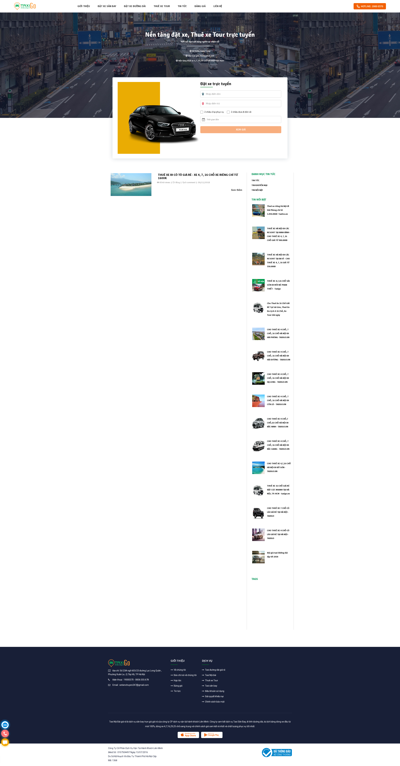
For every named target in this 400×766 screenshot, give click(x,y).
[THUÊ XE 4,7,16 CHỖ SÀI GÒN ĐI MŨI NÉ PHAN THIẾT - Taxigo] (258, 285)
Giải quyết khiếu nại (214, 696)
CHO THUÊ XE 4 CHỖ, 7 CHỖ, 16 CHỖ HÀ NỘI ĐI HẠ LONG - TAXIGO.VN (278, 378)
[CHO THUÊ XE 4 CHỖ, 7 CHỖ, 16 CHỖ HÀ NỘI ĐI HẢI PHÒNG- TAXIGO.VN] (258, 333)
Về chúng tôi (179, 670)
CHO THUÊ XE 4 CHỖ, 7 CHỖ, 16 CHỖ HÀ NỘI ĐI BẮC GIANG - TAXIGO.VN (278, 445)
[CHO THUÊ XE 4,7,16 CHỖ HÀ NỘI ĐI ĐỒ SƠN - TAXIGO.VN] (258, 467)
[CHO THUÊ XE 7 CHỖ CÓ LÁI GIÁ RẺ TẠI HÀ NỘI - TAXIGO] (258, 512)
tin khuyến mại (259, 185)
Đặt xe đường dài (135, 6)
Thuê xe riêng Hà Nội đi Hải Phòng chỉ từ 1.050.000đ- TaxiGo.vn (278, 210)
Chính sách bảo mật (215, 701)
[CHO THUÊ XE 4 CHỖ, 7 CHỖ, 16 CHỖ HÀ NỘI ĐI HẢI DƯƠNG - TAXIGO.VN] (258, 356)
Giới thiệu (84, 6)
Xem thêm (236, 190)
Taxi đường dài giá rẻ (215, 670)
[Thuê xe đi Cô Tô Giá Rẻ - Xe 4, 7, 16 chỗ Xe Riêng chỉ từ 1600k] (131, 184)
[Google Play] (211, 735)
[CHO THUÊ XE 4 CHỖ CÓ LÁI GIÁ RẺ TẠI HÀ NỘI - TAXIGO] (258, 534)
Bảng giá (200, 6)
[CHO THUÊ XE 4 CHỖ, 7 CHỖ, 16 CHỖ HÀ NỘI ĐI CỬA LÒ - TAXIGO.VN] (258, 400)
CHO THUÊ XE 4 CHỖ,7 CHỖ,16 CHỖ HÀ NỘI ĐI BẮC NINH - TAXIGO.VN (277, 422)
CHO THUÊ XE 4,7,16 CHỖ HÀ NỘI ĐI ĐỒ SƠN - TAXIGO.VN (279, 467)
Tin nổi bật (257, 190)
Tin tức (182, 6)
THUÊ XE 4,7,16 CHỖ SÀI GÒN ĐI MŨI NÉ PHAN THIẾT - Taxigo (278, 284)
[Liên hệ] (5, 724)
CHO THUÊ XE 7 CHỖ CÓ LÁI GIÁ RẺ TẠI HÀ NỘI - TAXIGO (278, 512)
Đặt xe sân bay (107, 6)
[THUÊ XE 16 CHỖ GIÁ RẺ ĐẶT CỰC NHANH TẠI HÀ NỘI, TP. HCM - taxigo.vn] (258, 490)
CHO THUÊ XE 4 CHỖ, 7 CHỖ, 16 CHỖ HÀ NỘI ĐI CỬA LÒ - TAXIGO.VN (278, 400)
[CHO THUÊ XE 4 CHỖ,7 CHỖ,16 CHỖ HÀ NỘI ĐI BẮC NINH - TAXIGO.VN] (258, 423)
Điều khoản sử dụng (214, 691)
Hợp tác (177, 680)
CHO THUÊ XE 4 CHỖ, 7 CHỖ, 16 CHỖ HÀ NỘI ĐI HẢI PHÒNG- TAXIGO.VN (278, 333)
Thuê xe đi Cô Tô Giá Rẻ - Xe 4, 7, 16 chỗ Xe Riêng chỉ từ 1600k (198, 176)
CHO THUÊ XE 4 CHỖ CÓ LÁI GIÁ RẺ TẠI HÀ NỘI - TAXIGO (278, 534)
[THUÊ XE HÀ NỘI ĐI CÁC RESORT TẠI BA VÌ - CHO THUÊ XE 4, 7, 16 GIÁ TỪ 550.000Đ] (258, 258)
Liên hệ (217, 6)
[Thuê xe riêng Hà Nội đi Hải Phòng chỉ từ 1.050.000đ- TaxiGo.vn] (258, 210)
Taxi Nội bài (210, 675)
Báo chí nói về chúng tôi (185, 675)
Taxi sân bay (211, 685)
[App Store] (188, 735)
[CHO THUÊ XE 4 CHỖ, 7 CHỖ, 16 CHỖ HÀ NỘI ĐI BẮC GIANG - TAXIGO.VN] (258, 445)
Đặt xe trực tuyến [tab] (215, 84)
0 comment (190, 182)
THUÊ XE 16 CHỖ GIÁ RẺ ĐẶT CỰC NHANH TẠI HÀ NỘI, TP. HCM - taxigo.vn (278, 489)
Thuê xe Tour (162, 6)
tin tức (255, 180)
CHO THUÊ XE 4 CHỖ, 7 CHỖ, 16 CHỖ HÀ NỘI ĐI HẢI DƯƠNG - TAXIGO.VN (278, 355)
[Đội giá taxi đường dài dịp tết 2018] (258, 557)
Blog (177, 182)
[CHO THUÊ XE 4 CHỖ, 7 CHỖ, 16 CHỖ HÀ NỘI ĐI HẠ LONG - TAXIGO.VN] (258, 378)
